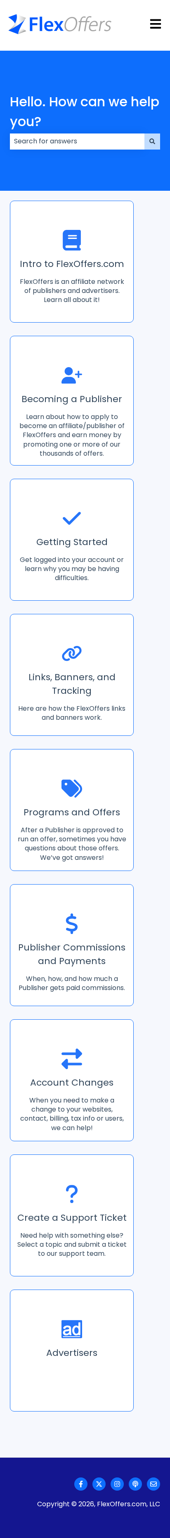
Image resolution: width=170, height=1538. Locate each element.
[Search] (152, 141)
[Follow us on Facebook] (80, 1484)
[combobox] (77, 141)
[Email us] (153, 1484)
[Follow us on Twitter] (99, 1484)
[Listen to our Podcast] (135, 1484)
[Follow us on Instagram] (117, 1484)
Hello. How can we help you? (84, 111)
